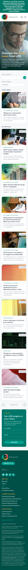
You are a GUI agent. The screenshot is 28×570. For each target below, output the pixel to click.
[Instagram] (10, 474)
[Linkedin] (3, 474)
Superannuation (7, 351)
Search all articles (6, 74)
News (3, 486)
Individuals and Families (8, 496)
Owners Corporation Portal (9, 516)
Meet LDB (4, 481)
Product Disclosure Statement (9, 557)
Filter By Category (6, 81)
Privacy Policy (5, 488)
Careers (4, 483)
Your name (7, 428)
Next (24, 404)
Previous (3, 404)
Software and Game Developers (10, 505)
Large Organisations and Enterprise (11, 498)
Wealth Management (8, 147)
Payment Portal (6, 514)
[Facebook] (6, 474)
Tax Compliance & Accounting (10, 110)
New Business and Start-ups (9, 501)
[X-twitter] (13, 474)
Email (6, 435)
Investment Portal (7, 511)
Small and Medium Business (9, 503)
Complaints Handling (8, 490)
